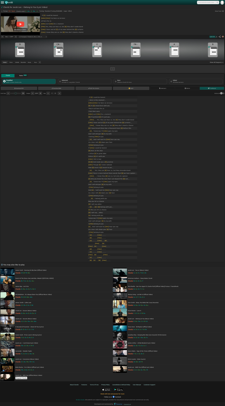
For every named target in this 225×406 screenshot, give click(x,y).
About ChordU (74, 385)
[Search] (217, 2)
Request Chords (21, 378)
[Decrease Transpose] (48, 93)
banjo (29, 62)
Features (84, 385)
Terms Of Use (94, 385)
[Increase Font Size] (23, 93)
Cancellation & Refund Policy (121, 385)
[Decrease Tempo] (2, 37)
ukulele (17, 62)
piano (11, 62)
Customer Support (149, 385)
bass (35, 62)
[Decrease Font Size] (8, 93)
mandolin (23, 62)
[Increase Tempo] (15, 37)
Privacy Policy (105, 385)
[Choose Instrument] (39, 62)
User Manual (137, 385)
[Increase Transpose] (59, 93)
